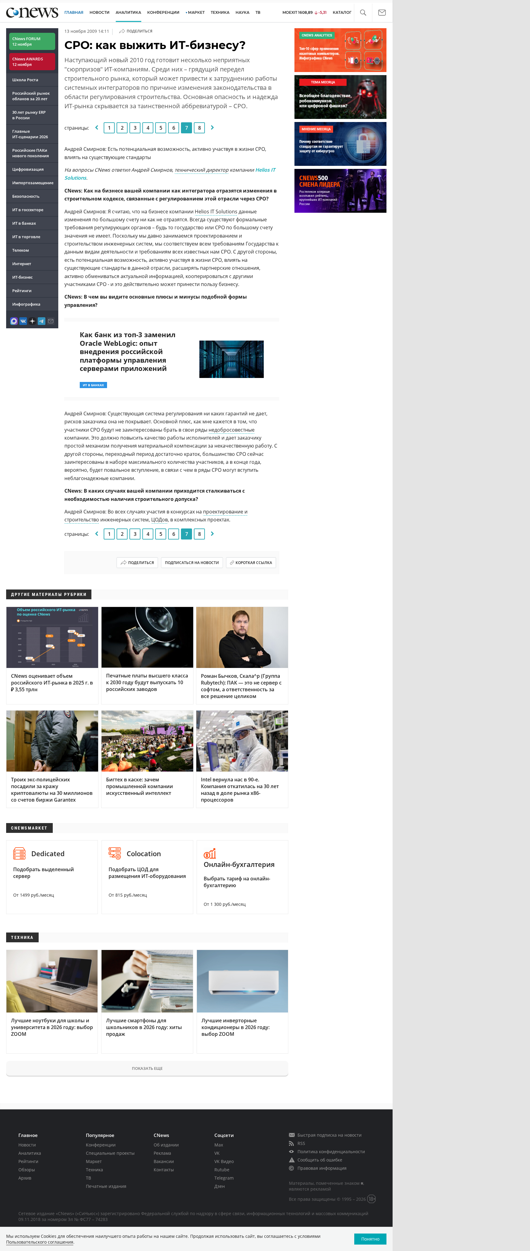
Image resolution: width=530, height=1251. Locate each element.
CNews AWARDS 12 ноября (27, 61)
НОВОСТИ (99, 12)
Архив (24, 1178)
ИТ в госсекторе (27, 209)
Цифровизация (28, 169)
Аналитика (128, 12)
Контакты (164, 1170)
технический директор (202, 169)
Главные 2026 (30, 133)
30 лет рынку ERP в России (29, 114)
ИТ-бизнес (22, 277)
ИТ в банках (24, 223)
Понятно (370, 1239)
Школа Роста (25, 79)
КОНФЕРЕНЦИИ (163, 12)
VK (217, 1153)
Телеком (20, 250)
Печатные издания (106, 1186)
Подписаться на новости (192, 562)
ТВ (257, 12)
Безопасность (26, 196)
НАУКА (242, 12)
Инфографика (26, 304)
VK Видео (224, 1161)
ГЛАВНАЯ (73, 12)
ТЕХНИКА (220, 12)
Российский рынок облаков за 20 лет (31, 95)
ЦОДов (159, 519)
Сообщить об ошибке (320, 1160)
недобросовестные (232, 429)
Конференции (101, 1145)
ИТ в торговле (26, 236)
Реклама (162, 1153)
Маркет (94, 1161)
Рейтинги (22, 290)
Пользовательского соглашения (39, 1242)
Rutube (221, 1170)
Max (218, 1145)
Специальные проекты (110, 1153)
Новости (27, 1145)
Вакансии (164, 1161)
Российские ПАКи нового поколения (30, 152)
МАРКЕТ (196, 12)
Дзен (219, 1186)
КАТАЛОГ (342, 12)
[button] (363, 13)
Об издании (166, 1145)
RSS (301, 1143)
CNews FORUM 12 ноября (26, 41)
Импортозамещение (32, 182)
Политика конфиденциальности (331, 1151)
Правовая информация (322, 1168)
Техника (94, 1170)
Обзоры (26, 1170)
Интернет (21, 263)
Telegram (224, 1178)
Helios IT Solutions (216, 211)
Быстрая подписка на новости (330, 1135)
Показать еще (147, 1068)
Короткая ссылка (254, 562)
